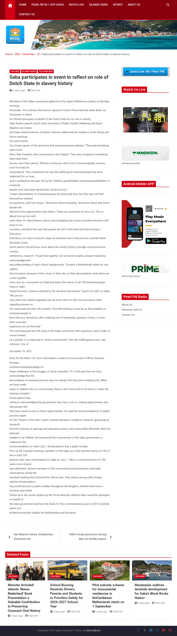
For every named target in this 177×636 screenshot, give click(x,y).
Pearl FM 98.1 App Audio (47, 4)
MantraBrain (93, 630)
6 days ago (17, 615)
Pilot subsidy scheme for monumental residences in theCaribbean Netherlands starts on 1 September (108, 595)
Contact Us (27, 14)
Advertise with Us (132, 309)
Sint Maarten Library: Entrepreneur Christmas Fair (33, 536)
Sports (118, 4)
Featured (14, 71)
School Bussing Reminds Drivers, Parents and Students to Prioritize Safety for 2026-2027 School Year (66, 595)
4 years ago (19, 90)
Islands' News (29, 71)
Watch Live (76, 4)
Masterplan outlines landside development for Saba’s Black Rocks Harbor (151, 591)
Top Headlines (46, 71)
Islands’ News (98, 4)
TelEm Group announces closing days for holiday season (87, 536)
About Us (134, 4)
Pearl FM (35, 90)
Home (22, 4)
